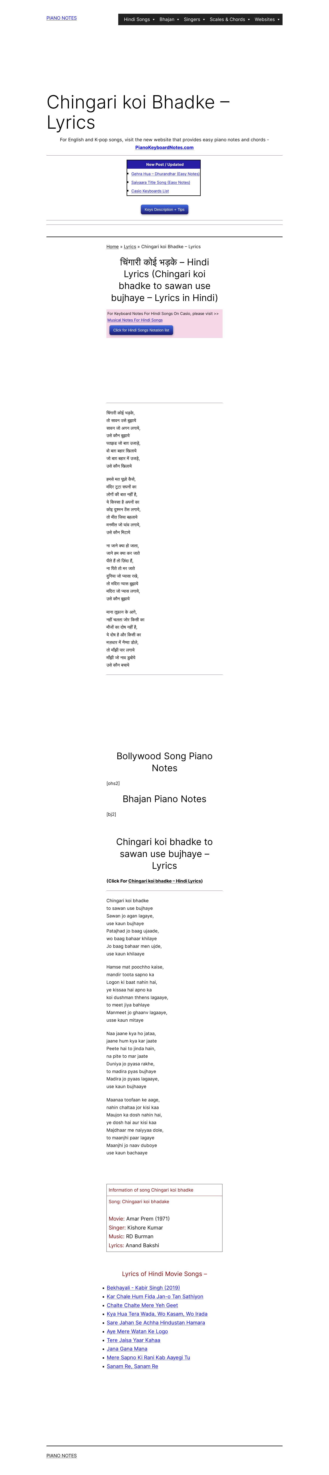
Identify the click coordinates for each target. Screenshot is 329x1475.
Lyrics (130, 246)
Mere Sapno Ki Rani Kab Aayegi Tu (148, 1357)
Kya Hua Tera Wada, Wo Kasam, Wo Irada (157, 1314)
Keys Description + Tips (164, 209)
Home (112, 246)
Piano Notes (61, 18)
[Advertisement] (164, 57)
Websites (265, 19)
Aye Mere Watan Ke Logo (137, 1331)
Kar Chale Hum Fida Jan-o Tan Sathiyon (155, 1296)
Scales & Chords (227, 19)
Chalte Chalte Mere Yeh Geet (142, 1305)
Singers (192, 19)
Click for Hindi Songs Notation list (141, 330)
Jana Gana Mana (127, 1349)
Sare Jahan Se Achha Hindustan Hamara (156, 1322)
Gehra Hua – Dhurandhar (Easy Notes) (165, 174)
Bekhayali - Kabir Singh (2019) (143, 1288)
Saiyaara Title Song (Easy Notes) (160, 182)
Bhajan (167, 19)
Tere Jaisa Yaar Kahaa (133, 1340)
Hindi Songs (137, 19)
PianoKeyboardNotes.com (164, 147)
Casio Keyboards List (150, 191)
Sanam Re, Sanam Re (132, 1366)
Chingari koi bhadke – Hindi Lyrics (164, 881)
